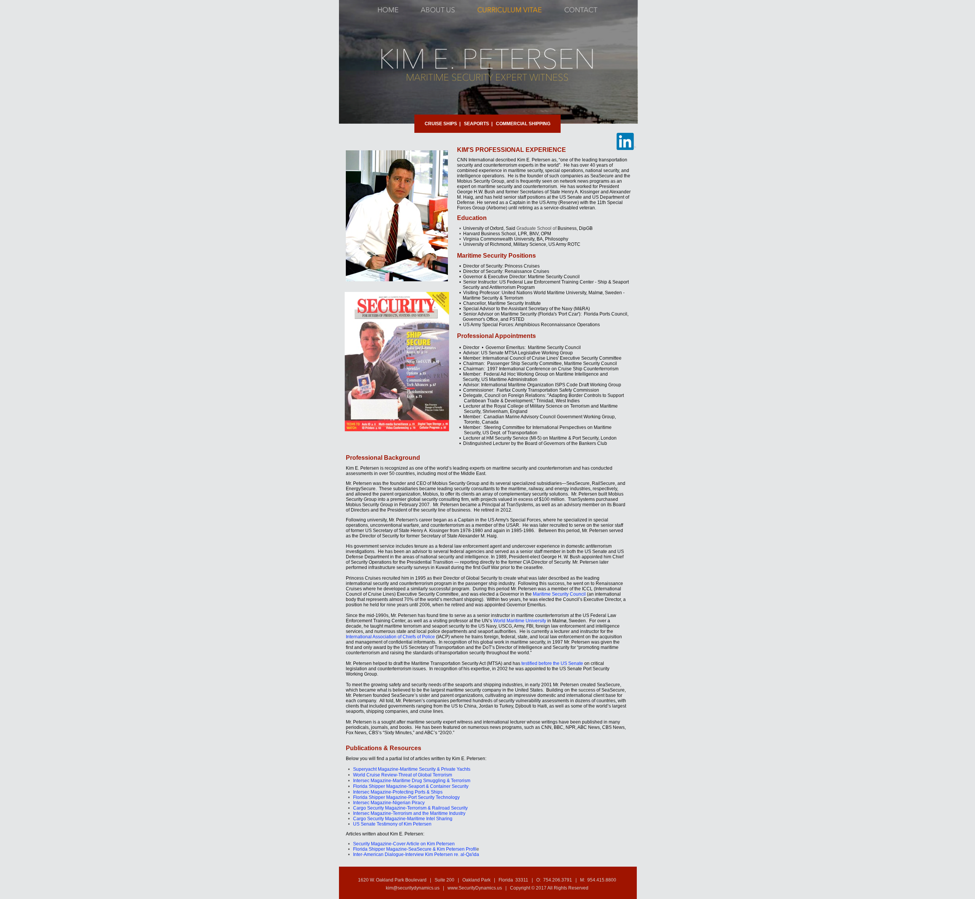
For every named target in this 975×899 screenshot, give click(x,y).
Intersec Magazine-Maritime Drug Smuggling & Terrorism (411, 780)
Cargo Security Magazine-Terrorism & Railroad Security (410, 808)
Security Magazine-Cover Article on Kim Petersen (404, 843)
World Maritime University (519, 620)
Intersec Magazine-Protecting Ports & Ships (398, 792)
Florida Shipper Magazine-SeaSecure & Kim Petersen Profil (414, 849)
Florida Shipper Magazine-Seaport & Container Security (410, 786)
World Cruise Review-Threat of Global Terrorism (402, 775)
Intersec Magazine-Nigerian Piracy (389, 802)
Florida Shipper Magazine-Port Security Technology (406, 797)
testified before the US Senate (552, 663)
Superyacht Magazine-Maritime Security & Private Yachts (411, 769)
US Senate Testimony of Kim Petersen (392, 824)
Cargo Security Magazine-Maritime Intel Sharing (402, 818)
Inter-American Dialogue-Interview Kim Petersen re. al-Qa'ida (416, 854)
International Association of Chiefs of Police (390, 636)
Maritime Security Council (559, 594)
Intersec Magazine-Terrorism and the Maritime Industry (409, 813)
